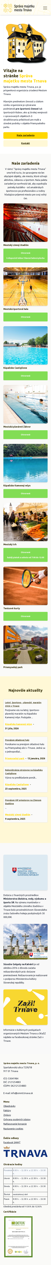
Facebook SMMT (12, 1142)
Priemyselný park (14, 758)
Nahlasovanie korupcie (15, 1124)
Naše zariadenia (25, 135)
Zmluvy (7, 1115)
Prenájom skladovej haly (17, 740)
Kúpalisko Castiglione (17, 784)
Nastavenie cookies (13, 1128)
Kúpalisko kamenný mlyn (18, 724)
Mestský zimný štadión (17, 814)
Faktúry (7, 1110)
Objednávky (9, 1106)
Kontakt (25, 143)
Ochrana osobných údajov (16, 1119)
